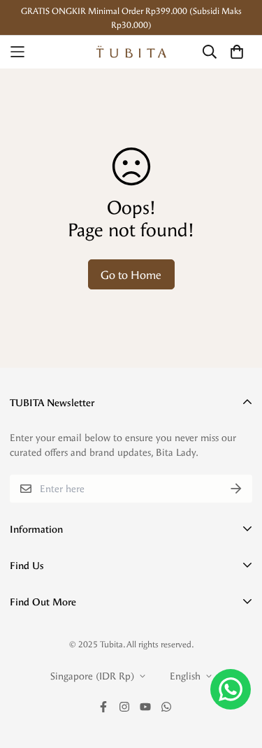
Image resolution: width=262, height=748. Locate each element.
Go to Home (131, 274)
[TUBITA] (131, 51)
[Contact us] (230, 689)
